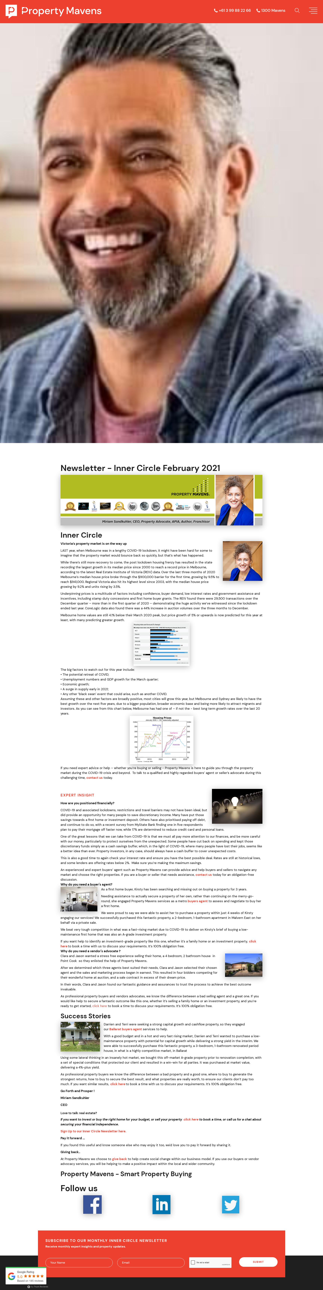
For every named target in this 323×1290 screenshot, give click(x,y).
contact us (94, 778)
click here (99, 1006)
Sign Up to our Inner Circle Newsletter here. (93, 1131)
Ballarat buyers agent (125, 1029)
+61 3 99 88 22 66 (235, 10)
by (39, 1286)
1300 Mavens (273, 10)
